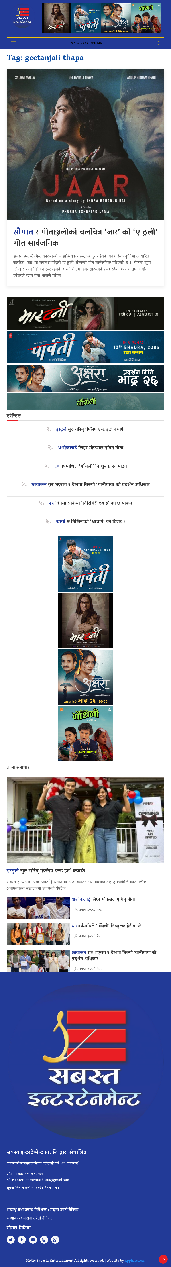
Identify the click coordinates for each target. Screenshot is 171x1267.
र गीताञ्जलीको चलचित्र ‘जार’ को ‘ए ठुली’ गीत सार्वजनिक (85, 238)
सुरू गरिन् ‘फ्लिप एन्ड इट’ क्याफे (90, 430)
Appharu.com (135, 1261)
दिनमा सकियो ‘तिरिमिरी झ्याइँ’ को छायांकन (90, 503)
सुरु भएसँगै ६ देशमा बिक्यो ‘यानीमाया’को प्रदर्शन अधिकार (90, 485)
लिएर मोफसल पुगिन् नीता (90, 448)
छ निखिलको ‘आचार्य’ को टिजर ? (91, 522)
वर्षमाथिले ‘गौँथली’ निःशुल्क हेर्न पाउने (90, 467)
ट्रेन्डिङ (14, 415)
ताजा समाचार (18, 767)
